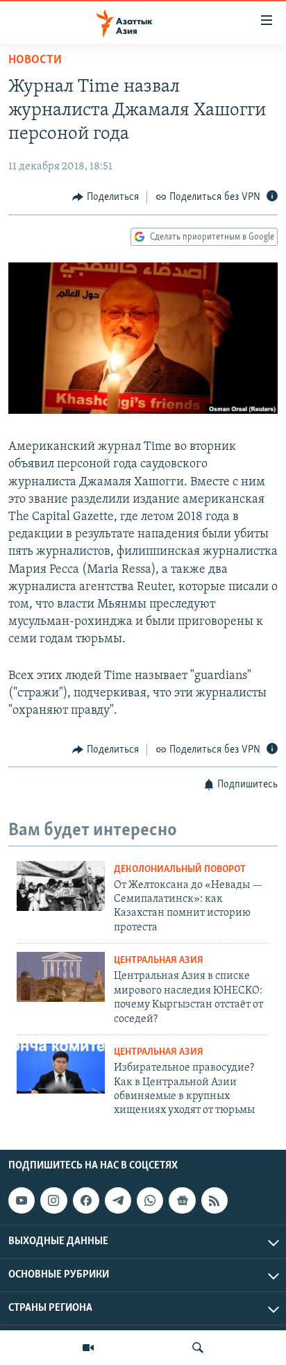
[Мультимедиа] (88, 1347)
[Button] (105, 197)
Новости (35, 60)
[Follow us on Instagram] (53, 1200)
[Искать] (198, 1347)
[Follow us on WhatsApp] (150, 1200)
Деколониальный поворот (180, 869)
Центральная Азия (158, 960)
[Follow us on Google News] (182, 1200)
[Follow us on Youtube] (21, 1200)
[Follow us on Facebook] (86, 1200)
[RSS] (214, 1200)
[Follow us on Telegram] (118, 1200)
